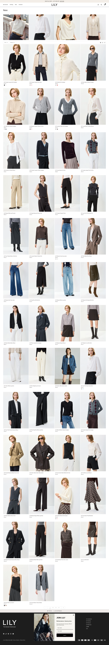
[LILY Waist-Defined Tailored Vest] (16, 496)
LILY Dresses (88, 622)
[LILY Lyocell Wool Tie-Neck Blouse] (93, 106)
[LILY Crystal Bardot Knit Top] (67, 150)
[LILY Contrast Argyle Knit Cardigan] (93, 410)
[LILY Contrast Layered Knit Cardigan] (16, 62)
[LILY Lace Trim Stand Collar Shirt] (93, 366)
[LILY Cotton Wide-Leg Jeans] (16, 366)
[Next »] (63, 607)
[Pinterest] (8, 633)
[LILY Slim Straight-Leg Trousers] (41, 366)
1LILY (87, 628)
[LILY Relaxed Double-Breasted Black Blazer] (16, 540)
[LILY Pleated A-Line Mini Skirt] (93, 323)
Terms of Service (16, 640)
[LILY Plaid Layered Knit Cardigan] (41, 323)
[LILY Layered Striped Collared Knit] (41, 236)
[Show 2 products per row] (101, 42)
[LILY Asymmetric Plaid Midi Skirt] (93, 496)
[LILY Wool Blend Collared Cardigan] (93, 62)
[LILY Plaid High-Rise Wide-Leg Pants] (41, 410)
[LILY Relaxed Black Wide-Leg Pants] (41, 540)
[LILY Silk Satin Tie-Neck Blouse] (16, 150)
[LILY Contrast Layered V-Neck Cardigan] (41, 150)
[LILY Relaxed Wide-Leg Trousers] (16, 193)
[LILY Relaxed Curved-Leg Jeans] (67, 236)
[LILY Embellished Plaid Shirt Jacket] (67, 540)
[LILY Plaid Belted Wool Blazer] (93, 236)
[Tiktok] (6, 633)
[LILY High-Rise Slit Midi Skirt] (41, 280)
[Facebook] (3, 633)
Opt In (64, 635)
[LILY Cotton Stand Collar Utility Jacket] (41, 453)
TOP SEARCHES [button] (89, 619)
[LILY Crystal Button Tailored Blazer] (41, 583)
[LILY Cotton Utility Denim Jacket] (67, 366)
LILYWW (87, 626)
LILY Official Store (7, 640)
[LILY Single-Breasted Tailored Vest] (41, 193)
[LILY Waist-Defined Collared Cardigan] (67, 410)
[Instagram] (10, 633)
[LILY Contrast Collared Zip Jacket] (41, 62)
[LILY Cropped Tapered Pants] (67, 193)
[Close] (73, 615)
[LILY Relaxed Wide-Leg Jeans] (67, 280)
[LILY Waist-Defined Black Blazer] (16, 323)
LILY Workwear (88, 624)
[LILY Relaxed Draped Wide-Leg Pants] (41, 496)
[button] (11, 5)
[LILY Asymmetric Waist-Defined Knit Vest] (67, 453)
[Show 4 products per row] (105, 42)
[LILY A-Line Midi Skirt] (93, 540)
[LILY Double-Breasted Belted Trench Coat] (16, 453)
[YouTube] (13, 633)
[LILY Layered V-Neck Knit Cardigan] (67, 106)
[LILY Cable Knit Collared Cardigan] (16, 106)
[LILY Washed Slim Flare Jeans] (16, 280)
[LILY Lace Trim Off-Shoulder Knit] (93, 193)
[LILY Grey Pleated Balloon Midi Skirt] (16, 236)
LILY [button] (66, 619)
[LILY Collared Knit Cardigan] (67, 62)
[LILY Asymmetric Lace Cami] (16, 583)
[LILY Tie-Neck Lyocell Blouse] (93, 453)
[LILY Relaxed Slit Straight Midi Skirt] (93, 280)
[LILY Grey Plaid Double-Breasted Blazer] (16, 410)
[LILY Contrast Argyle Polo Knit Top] (93, 150)
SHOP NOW (62, 1)
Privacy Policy (22, 640)
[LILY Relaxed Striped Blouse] (67, 323)
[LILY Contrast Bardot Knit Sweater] (67, 496)
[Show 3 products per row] (103, 42)
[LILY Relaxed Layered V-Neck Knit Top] (41, 106)
